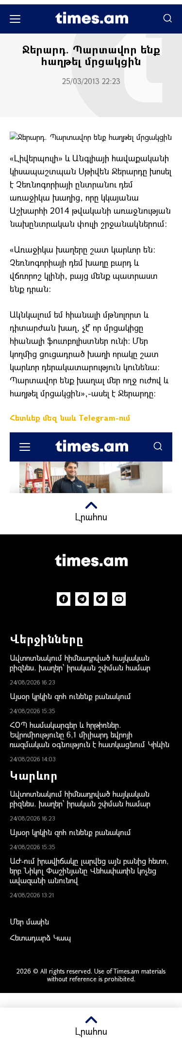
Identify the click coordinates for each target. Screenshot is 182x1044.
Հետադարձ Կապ (40, 937)
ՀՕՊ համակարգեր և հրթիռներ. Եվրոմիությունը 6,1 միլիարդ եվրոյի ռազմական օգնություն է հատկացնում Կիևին (89, 734)
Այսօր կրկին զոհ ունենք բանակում (70, 696)
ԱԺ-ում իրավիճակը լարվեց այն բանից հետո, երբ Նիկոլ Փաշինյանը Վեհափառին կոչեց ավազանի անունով (89, 870)
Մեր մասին (29, 921)
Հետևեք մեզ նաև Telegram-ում (70, 417)
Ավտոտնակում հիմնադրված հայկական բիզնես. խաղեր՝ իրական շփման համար (80, 662)
